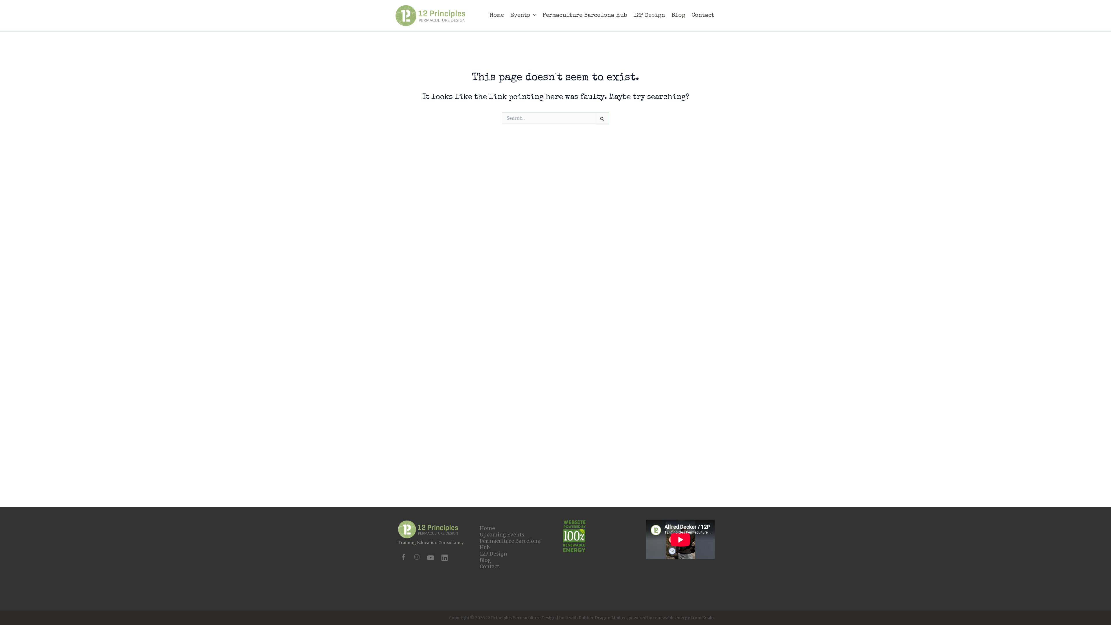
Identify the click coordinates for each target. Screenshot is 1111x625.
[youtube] (431, 558)
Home (487, 528)
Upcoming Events (502, 535)
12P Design (493, 554)
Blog (485, 560)
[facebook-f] (403, 557)
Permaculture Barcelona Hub (510, 544)
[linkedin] (444, 558)
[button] (533, 15)
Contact (489, 566)
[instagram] (417, 557)
